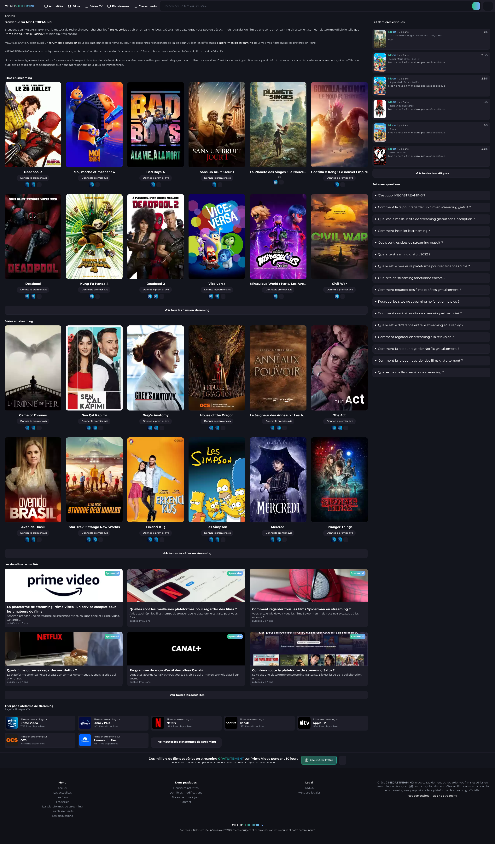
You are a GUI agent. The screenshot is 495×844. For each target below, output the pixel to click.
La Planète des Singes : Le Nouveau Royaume (415, 35)
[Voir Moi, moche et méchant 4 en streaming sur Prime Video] (91, 184)
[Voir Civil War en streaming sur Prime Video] (336, 296)
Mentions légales (309, 792)
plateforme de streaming (450, 790)
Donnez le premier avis (33, 177)
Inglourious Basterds (401, 105)
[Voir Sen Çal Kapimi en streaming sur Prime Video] (88, 428)
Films (76, 6)
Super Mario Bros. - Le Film (405, 58)
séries (123, 29)
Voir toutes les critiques (432, 173)
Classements (148, 6)
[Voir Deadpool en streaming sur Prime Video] (27, 296)
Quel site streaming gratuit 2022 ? (404, 254)
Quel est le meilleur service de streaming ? (411, 372)
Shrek (392, 129)
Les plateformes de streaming (62, 806)
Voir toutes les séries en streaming (187, 553)
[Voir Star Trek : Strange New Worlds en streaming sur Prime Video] (88, 539)
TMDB (228, 830)
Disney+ (39, 34)
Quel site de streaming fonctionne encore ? (411, 278)
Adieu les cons (397, 152)
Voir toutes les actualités (187, 695)
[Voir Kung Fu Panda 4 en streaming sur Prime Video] (91, 296)
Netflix (27, 34)
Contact (185, 802)
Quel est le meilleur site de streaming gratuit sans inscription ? (426, 219)
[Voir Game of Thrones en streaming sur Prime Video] (27, 428)
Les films (62, 797)
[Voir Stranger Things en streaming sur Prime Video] (333, 539)
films (111, 29)
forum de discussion (63, 42)
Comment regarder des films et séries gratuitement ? (419, 290)
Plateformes (120, 6)
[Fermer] (342, 760)
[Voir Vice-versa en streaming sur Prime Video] (210, 296)
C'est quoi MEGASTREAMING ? (401, 195)
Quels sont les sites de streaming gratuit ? (410, 242)
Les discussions (62, 816)
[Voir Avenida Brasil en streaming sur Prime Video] (27, 539)
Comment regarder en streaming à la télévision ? (416, 337)
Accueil (62, 788)
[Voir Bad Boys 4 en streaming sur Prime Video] (152, 184)
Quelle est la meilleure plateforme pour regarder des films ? (424, 266)
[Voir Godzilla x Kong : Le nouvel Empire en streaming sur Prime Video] (336, 184)
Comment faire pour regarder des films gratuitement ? (420, 360)
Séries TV (96, 6)
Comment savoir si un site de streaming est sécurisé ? (420, 313)
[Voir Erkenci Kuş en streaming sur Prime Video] (149, 539)
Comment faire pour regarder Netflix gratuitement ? (418, 349)
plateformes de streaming (235, 42)
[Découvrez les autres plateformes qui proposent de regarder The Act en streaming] (345, 428)
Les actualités (62, 792)
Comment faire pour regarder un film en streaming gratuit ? (424, 207)
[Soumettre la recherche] (476, 6)
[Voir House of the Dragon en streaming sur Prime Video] (210, 428)
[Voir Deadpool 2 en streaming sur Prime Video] (149, 296)
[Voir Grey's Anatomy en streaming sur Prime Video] (149, 428)
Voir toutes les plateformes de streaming (187, 741)
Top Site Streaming (444, 795)
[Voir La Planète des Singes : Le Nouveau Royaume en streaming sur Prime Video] (275, 182)
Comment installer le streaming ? (404, 231)
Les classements (62, 811)
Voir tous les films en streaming (187, 310)
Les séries (62, 802)
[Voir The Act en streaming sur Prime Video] (333, 428)
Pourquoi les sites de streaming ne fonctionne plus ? (418, 301)
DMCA (309, 788)
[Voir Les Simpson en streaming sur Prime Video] (210, 539)
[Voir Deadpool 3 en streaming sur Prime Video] (27, 184)
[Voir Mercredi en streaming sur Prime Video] (272, 539)
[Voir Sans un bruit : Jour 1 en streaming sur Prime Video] (214, 184)
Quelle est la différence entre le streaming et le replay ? (420, 325)
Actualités (56, 6)
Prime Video (13, 34)
